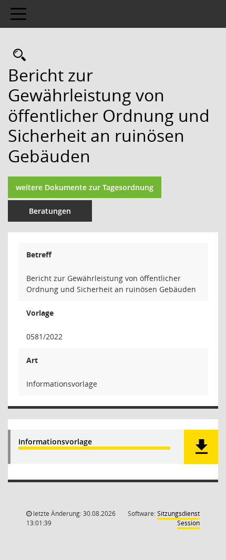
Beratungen (50, 211)
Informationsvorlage (55, 442)
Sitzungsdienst (178, 518)
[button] (201, 447)
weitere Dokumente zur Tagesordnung (84, 187)
